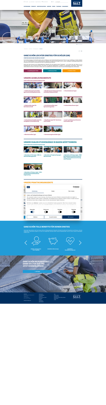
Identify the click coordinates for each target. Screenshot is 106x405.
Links (55, 299)
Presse (53, 6)
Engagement (65, 6)
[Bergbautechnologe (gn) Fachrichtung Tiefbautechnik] (53, 85)
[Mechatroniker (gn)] (33, 129)
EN (53, 1)
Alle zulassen (70, 217)
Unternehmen (27, 6)
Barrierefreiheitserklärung (59, 297)
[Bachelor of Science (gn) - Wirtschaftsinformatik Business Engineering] (33, 166)
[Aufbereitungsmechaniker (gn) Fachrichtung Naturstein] (33, 85)
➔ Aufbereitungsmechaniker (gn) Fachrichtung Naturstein (32, 91)
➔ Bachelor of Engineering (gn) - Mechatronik (53, 155)
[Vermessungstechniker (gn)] (53, 129)
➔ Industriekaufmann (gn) (71, 105)
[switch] (46, 212)
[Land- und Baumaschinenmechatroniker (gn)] (73, 114)
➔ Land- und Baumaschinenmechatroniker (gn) (72, 120)
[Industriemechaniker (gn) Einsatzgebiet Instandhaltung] (33, 114)
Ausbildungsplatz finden (33, 70)
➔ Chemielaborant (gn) (70, 91)
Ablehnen (35, 217)
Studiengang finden (53, 70)
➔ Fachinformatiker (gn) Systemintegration (50, 106)
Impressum (56, 298)
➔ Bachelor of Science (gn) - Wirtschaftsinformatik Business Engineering (33, 173)
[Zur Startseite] (76, 3)
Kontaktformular (27, 300)
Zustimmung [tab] (34, 191)
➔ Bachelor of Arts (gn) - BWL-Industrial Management (33, 155)
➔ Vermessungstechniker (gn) (52, 134)
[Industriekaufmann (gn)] (73, 100)
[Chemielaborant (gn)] (73, 85)
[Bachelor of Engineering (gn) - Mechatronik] (53, 149)
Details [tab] (53, 191)
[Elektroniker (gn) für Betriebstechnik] (33, 100)
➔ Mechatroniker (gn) (30, 134)
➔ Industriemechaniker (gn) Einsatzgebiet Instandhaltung (33, 120)
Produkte (33, 6)
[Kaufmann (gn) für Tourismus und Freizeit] (53, 114)
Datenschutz (56, 296)
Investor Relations (41, 6)
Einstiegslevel (35, 48)
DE (51, 1)
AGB (54, 294)
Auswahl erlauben (53, 217)
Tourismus (58, 6)
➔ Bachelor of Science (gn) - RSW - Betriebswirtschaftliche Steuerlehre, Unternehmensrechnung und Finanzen (73, 157)
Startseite (26, 48)
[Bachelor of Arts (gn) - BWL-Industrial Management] (33, 149)
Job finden (38, 271)
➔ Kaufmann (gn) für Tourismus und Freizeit (52, 120)
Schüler (41, 48)
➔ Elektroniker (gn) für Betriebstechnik (30, 106)
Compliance (56, 295)
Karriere (49, 6)
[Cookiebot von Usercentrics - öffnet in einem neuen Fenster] (74, 187)
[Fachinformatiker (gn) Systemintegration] (53, 100)
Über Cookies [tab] (71, 191)
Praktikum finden (72, 70)
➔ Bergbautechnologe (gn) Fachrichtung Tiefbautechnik (53, 91)
